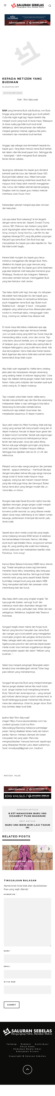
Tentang (11, 1044)
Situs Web (10, 982)
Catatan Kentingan (13, 93)
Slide (18, 776)
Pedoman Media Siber (27, 1049)
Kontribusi (42, 1044)
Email (7, 966)
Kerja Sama (27, 1047)
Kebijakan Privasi (27, 1051)
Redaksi (26, 1044)
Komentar (10, 894)
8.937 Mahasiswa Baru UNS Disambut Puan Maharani (27, 814)
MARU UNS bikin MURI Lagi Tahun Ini (27, 826)
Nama (7, 951)
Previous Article (27, 810)
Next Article (28, 821)
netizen (9, 776)
